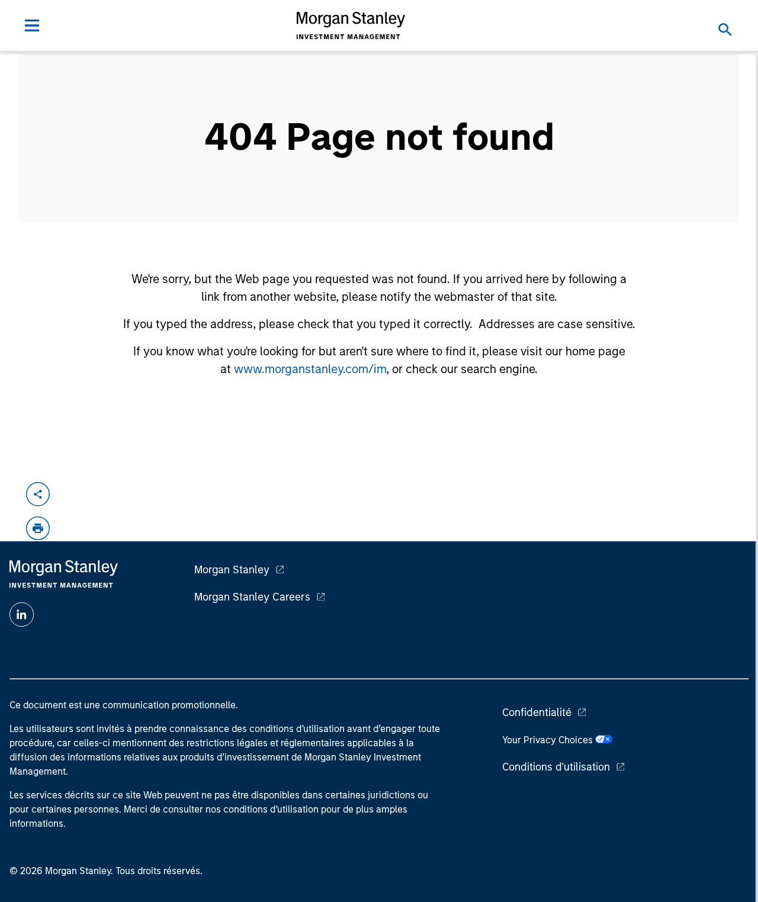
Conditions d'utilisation (556, 766)
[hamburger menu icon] (32, 25)
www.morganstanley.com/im (310, 369)
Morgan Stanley (231, 569)
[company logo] (351, 25)
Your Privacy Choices (548, 740)
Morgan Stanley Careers (252, 597)
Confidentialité (536, 712)
